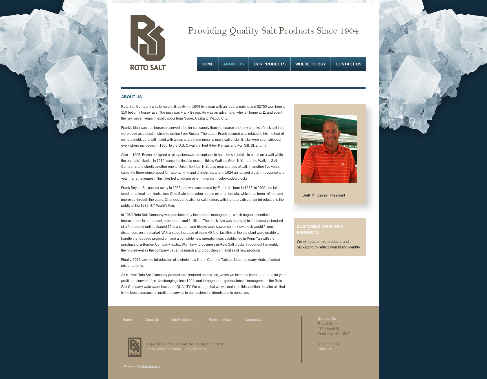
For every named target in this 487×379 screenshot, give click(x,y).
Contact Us (348, 64)
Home (207, 64)
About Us (233, 64)
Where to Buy (220, 320)
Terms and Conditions (164, 349)
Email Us (325, 349)
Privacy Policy (196, 349)
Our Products (269, 64)
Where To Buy (310, 64)
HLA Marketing (150, 366)
